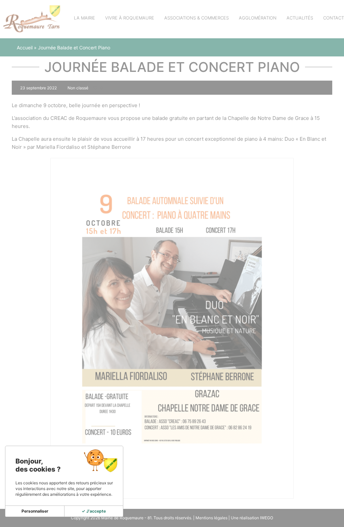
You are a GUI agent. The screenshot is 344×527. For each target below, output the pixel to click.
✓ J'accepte (94, 511)
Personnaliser (35, 511)
